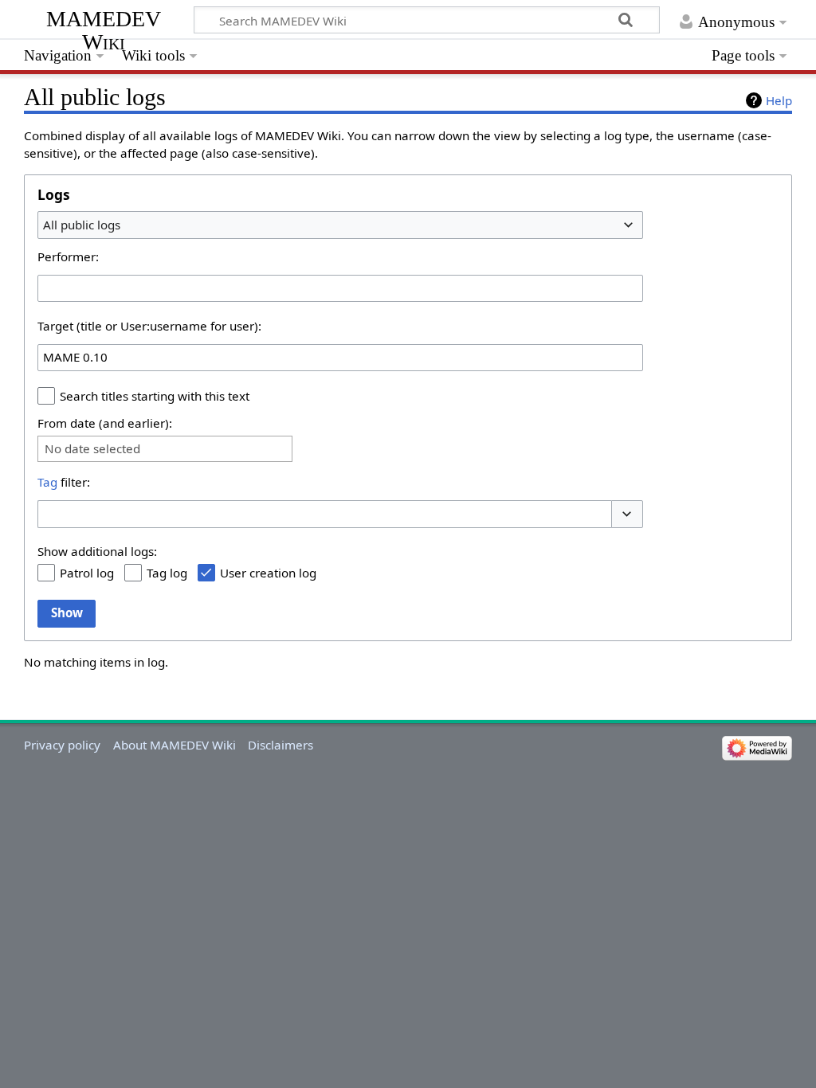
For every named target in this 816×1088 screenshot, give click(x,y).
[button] (627, 514)
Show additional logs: (97, 551)
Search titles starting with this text (154, 396)
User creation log (268, 573)
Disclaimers (280, 745)
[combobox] (340, 224)
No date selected (92, 448)
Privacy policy (62, 745)
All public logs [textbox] (81, 225)
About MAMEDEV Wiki (174, 745)
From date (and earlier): (104, 423)
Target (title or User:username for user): (149, 326)
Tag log (167, 573)
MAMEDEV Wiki (103, 29)
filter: (63, 482)
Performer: (68, 256)
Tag (47, 482)
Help (779, 100)
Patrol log (87, 573)
